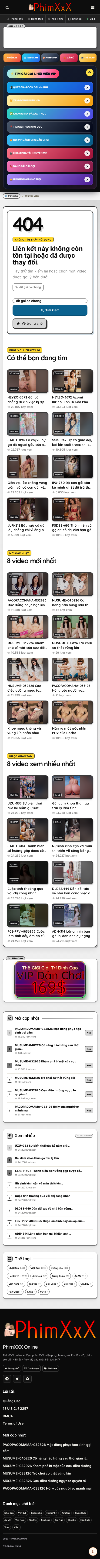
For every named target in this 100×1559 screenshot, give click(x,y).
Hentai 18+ (18, 1276)
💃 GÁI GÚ (69, 58)
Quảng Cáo (11, 1401)
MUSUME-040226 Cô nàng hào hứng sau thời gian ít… (45, 1458)
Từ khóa (52, 1368)
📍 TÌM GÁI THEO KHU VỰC (26, 126)
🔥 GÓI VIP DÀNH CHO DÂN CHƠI (29, 140)
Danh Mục (37, 18)
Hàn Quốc (15, 1291)
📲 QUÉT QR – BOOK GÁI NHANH (29, 87)
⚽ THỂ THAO (88, 58)
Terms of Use (13, 1423)
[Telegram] (7, 1379)
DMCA (8, 1416)
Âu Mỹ (80, 1276)
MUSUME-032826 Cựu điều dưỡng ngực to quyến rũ (44, 1481)
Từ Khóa (77, 18)
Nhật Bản (17, 1268)
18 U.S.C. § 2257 (15, 1408)
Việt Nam (16, 1283)
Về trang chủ (32, 323)
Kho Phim (57, 18)
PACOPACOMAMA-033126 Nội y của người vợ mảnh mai (47, 1488)
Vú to (44, 1291)
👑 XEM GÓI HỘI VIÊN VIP (25, 100)
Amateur (39, 1276)
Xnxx (31, 1291)
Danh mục (33, 1368)
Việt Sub (38, 1268)
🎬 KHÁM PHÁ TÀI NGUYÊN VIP (28, 153)
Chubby (85, 1283)
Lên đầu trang (13, 1545)
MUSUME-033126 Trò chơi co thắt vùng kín (37, 1473)
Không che (59, 1268)
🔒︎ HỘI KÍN (12, 58)
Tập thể (34, 1283)
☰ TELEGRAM (31, 58)
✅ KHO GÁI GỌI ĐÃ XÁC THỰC (28, 113)
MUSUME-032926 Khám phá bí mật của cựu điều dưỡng (47, 1466)
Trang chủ (16, 18)
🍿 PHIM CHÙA (50, 58)
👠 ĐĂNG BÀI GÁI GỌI (22, 166)
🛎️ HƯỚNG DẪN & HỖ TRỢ (25, 179)
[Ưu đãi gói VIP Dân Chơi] (50, 979)
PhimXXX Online (20, 1347)
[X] (17, 1379)
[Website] (27, 1379)
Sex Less (52, 1283)
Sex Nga (69, 1283)
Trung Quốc (60, 1276)
